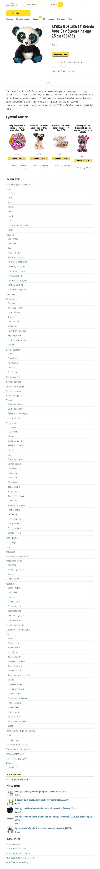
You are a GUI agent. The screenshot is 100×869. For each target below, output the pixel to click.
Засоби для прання (15, 440)
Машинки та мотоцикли (16, 505)
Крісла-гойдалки (14, 312)
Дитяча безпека (13, 303)
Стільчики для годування (17, 289)
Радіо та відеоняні (14, 335)
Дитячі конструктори (13, 381)
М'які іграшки (71, 71)
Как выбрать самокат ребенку (17, 862)
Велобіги (11, 353)
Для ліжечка (12, 482)
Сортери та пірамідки (15, 528)
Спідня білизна (13, 707)
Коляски (11, 574)
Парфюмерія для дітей (16, 615)
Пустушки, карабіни (15, 275)
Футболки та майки (15, 716)
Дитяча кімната (11, 299)
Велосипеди (12, 358)
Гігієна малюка (13, 427)
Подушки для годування (16, 271)
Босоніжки (11, 193)
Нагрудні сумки (13, 578)
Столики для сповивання (17, 339)
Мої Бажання (48, 19)
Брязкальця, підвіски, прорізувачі (18, 184)
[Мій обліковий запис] (91, 4)
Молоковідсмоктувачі (16, 257)
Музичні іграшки (14, 509)
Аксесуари (11, 638)
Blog (70, 19)
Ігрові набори (11, 542)
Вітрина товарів (23, 19)
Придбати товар (60, 54)
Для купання (12, 477)
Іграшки (9, 455)
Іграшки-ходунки (14, 486)
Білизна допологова (15, 404)
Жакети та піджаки (14, 656)
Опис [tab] (48, 82)
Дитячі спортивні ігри (13, 391)
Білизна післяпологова (16, 408)
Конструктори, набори (16, 495)
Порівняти (13, 165)
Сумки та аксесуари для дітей (16, 758)
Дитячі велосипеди (13, 377)
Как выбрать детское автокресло (18, 853)
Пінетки (10, 211)
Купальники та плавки (15, 684)
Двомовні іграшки (14, 463)
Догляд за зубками (14, 601)
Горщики (11, 436)
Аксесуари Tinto (13, 642)
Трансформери (11, 762)
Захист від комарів (14, 610)
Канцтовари (10, 551)
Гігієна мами (12, 431)
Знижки (37, 18)
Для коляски (12, 472)
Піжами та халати (14, 693)
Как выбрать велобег (14, 843)
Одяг (8, 634)
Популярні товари (12, 739)
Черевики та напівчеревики (18, 225)
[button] (44, 28)
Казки (8, 547)
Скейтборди (12, 372)
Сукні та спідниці (14, 711)
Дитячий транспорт (13, 349)
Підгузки (11, 450)
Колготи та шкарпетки (16, 670)
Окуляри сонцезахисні (16, 688)
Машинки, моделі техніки (15, 625)
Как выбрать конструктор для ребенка (20, 857)
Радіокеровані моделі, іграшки (17, 744)
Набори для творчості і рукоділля (18, 629)
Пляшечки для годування (17, 266)
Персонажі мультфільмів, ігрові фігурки (20, 730)
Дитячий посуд (13, 238)
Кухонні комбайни (14, 252)
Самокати (11, 367)
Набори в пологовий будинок (18, 413)
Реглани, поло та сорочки (17, 698)
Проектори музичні (15, 518)
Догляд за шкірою (14, 606)
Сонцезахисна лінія (15, 620)
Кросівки (11, 206)
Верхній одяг (12, 652)
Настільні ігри (13, 514)
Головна (9, 19)
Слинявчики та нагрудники (17, 280)
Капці (10, 197)
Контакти (61, 19)
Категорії (15, 13)
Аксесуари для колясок (16, 569)
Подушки (9, 735)
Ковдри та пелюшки (15, 665)
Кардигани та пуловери (16, 661)
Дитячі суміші (12, 243)
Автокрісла (12, 564)
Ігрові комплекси (12, 537)
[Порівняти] (83, 4)
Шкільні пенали (11, 767)
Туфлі (10, 220)
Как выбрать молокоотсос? (16, 848)
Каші (9, 248)
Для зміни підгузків (14, 587)
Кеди (9, 202)
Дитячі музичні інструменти (15, 386)
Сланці (10, 216)
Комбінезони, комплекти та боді (19, 675)
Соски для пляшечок (15, 284)
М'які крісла (12, 326)
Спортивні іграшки (14, 532)
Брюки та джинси (14, 647)
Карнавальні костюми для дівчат (17, 556)
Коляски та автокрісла (14, 560)
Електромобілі (13, 362)
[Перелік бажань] (87, 4)
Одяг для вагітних (14, 418)
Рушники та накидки (15, 702)
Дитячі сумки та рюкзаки (14, 395)
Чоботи (10, 229)
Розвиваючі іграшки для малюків (18, 749)
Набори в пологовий (15, 445)
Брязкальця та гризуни (16, 459)
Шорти (10, 725)
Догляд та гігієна (12, 423)
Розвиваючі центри (15, 523)
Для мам (9, 400)
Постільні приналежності (17, 330)
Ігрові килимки (13, 491)
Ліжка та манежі (13, 321)
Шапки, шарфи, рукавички (17, 721)
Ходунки (11, 344)
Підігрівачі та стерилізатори (18, 261)
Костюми (11, 679)
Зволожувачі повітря (15, 307)
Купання (11, 316)
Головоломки (11, 294)
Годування (10, 234)
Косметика (10, 583)
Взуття (8, 189)
